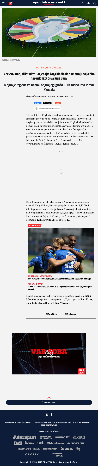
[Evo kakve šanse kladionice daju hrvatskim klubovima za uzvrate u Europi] (61, 250)
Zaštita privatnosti (64, 422)
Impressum (9, 422)
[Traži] (95, 3)
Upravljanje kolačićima (49, 431)
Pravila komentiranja (44, 422)
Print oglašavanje (49, 425)
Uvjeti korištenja (24, 422)
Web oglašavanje (82, 422)
